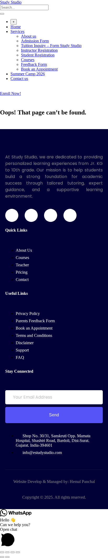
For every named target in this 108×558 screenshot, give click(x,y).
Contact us (19, 78)
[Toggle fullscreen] (7, 552)
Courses (27, 59)
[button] (54, 538)
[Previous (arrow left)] (2, 557)
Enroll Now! (10, 93)
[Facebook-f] (11, 215)
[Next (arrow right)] (7, 557)
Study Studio (10, 2)
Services (17, 31)
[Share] (12, 552)
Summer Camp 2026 (27, 74)
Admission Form (35, 41)
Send (54, 415)
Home (15, 27)
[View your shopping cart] (3, 89)
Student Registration (38, 55)
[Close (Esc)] (18, 552)
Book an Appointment (39, 69)
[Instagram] (50, 215)
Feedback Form (34, 64)
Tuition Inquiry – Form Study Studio (51, 45)
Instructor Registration (39, 50)
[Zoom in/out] (2, 552)
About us (28, 36)
